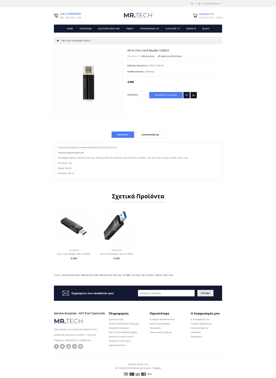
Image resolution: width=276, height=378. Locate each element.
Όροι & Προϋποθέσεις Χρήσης (123, 332)
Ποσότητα (132, 94)
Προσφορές (155, 328)
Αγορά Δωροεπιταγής (160, 323)
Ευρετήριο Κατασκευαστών (162, 319)
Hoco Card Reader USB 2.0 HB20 (73, 254)
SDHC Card (168, 275)
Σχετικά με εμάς (116, 319)
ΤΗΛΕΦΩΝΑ (85, 28)
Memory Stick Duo (71, 275)
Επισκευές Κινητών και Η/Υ (121, 336)
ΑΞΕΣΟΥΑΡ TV (173, 28)
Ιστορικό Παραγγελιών (201, 323)
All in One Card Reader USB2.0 (76, 40)
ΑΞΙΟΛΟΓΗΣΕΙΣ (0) (150, 134)
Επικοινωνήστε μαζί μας (161, 332)
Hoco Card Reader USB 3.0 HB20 (116, 254)
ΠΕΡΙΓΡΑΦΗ (122, 134)
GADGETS (191, 28)
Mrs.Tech (144, 364)
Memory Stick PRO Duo (110, 275)
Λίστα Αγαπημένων (199, 328)
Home (70, 28)
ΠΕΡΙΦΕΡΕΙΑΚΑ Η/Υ (149, 28)
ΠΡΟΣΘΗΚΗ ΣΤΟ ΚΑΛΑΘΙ (166, 95)
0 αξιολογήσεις (147, 56)
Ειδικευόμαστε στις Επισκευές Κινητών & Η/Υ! (75, 329)
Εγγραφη (205, 293)
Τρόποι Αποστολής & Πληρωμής (124, 323)
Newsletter (196, 332)
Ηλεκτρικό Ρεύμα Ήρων (120, 340)
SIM (142, 275)
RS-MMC (127, 275)
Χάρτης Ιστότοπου (117, 345)
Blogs (205, 28)
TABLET (130, 28)
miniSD (158, 275)
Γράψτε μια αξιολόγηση (171, 56)
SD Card (136, 275)
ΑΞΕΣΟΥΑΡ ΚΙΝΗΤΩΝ (109, 28)
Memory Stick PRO (89, 275)
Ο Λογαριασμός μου (200, 319)
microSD (150, 275)
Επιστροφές (196, 336)
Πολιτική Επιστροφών (119, 328)
